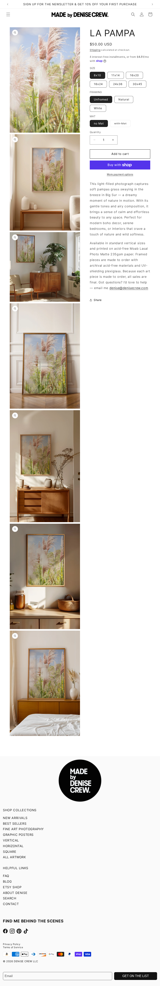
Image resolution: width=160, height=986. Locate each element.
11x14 (115, 75)
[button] (8, 14)
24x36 (118, 84)
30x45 (137, 84)
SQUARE (9, 852)
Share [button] (98, 300)
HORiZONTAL (13, 846)
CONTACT (11, 904)
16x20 (134, 75)
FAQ (6, 876)
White (98, 108)
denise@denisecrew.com (128, 288)
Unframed (101, 99)
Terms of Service (13, 947)
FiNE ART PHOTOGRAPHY (23, 829)
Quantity (95, 132)
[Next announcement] (152, 4)
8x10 (97, 75)
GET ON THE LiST (135, 976)
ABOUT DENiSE (15, 893)
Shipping (95, 49)
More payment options (120, 174)
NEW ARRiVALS (15, 818)
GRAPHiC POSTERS (18, 835)
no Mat (99, 123)
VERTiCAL (11, 840)
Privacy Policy (11, 944)
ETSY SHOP (12, 887)
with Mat (122, 124)
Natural (123, 99)
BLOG (7, 881)
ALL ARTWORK (14, 857)
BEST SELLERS (14, 823)
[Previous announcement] (7, 4)
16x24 (98, 84)
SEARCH (9, 898)
